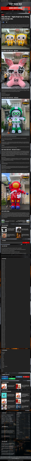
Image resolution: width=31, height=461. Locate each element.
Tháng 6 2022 (3, 312)
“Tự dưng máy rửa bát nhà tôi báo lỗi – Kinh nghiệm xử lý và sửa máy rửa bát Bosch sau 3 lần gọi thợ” (14, 253)
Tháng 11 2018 (3, 343)
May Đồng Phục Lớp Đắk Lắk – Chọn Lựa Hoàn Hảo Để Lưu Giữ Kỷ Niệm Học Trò (4, 229)
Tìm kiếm (4, 240)
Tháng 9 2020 (3, 330)
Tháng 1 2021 (3, 325)
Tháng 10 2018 (3, 344)
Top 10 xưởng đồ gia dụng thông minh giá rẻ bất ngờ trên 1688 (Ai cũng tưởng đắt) (18, 386)
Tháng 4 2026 (3, 263)
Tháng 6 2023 (3, 301)
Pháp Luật (3, 418)
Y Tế (2, 371)
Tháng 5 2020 (3, 335)
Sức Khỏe (3, 362)
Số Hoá (2, 361)
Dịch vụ (3, 416)
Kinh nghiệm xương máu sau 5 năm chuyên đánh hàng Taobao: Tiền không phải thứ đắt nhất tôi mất (14, 249)
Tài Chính (3, 363)
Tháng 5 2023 (3, 302)
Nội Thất (3, 358)
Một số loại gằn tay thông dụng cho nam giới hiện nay (18, 229)
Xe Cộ (8, 421)
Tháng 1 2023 (3, 307)
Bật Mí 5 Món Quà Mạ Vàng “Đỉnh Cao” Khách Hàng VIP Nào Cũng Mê (18, 401)
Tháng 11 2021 (3, 320)
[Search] (27, 12)
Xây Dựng (3, 367)
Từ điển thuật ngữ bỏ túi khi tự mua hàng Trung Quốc (8, 250)
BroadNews (18, 460)
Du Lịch (18, 419)
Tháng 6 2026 (3, 260)
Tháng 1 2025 (3, 277)
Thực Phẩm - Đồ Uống (9, 419)
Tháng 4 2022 (3, 315)
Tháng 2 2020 (3, 339)
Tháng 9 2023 (3, 297)
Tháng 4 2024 (3, 288)
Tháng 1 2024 (3, 292)
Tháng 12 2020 (3, 326)
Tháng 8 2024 (3, 283)
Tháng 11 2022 (3, 310)
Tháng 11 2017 (3, 345)
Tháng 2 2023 (3, 306)
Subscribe (29, 12)
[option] (8, 386)
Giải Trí (2, 357)
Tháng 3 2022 (3, 316)
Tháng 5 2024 (3, 287)
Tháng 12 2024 (3, 278)
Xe (5, 421)
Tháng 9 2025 (3, 268)
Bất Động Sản (3, 352)
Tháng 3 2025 (3, 274)
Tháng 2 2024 (3, 291)
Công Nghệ (3, 353)
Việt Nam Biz (15, 4)
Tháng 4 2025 (3, 273)
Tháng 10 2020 (3, 329)
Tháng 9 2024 (3, 282)
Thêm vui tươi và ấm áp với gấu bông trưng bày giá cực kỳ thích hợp (4, 235)
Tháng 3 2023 (3, 305)
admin (3, 20)
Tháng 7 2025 (3, 269)
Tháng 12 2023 (3, 293)
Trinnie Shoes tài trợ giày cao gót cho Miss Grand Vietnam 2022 (18, 235)
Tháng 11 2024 (3, 279)
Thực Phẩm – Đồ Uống (4, 366)
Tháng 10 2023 (3, 296)
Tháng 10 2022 (3, 311)
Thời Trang (3, 419)
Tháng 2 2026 (3, 264)
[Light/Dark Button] (26, 12)
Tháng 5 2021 (3, 324)
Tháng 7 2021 (3, 321)
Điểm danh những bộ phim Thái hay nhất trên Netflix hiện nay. (18, 406)
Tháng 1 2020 (3, 340)
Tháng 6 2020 (3, 334)
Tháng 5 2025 (3, 272)
